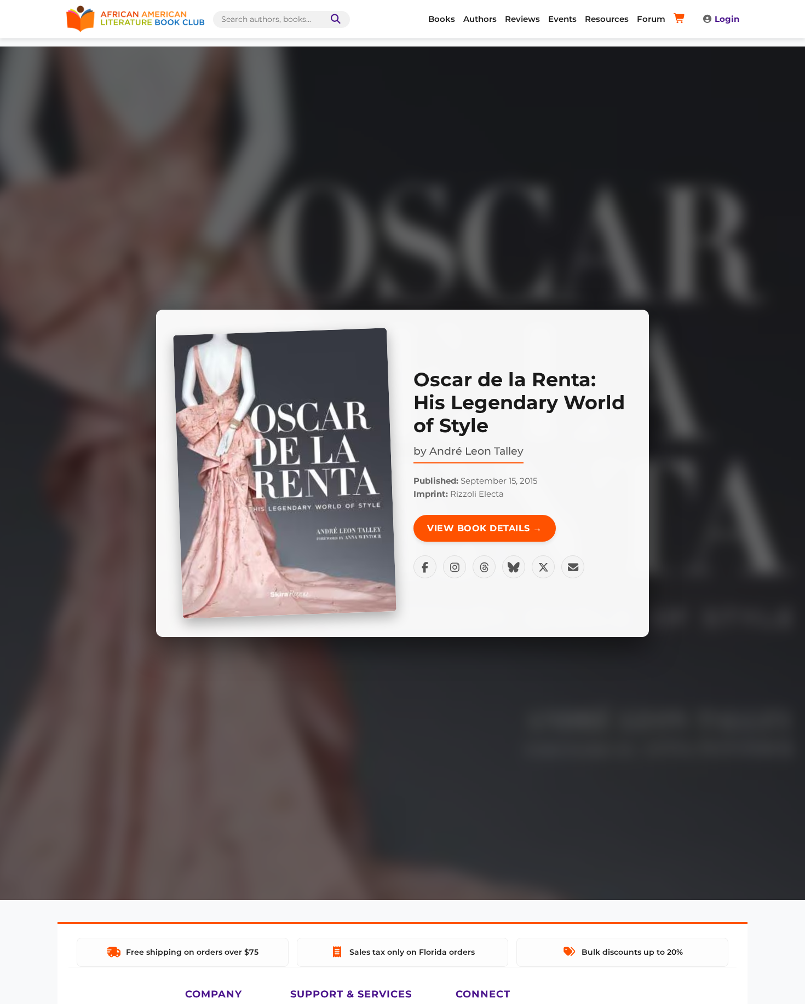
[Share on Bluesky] (513, 566)
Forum (651, 19)
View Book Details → (484, 528)
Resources (607, 19)
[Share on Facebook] (424, 566)
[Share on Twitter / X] (543, 566)
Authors (480, 19)
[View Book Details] (285, 473)
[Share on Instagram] (454, 566)
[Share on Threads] (484, 566)
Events (562, 19)
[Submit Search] (333, 19)
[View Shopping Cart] (681, 19)
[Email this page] (572, 566)
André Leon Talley (476, 450)
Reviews (522, 19)
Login (727, 19)
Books (441, 19)
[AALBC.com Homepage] (135, 19)
